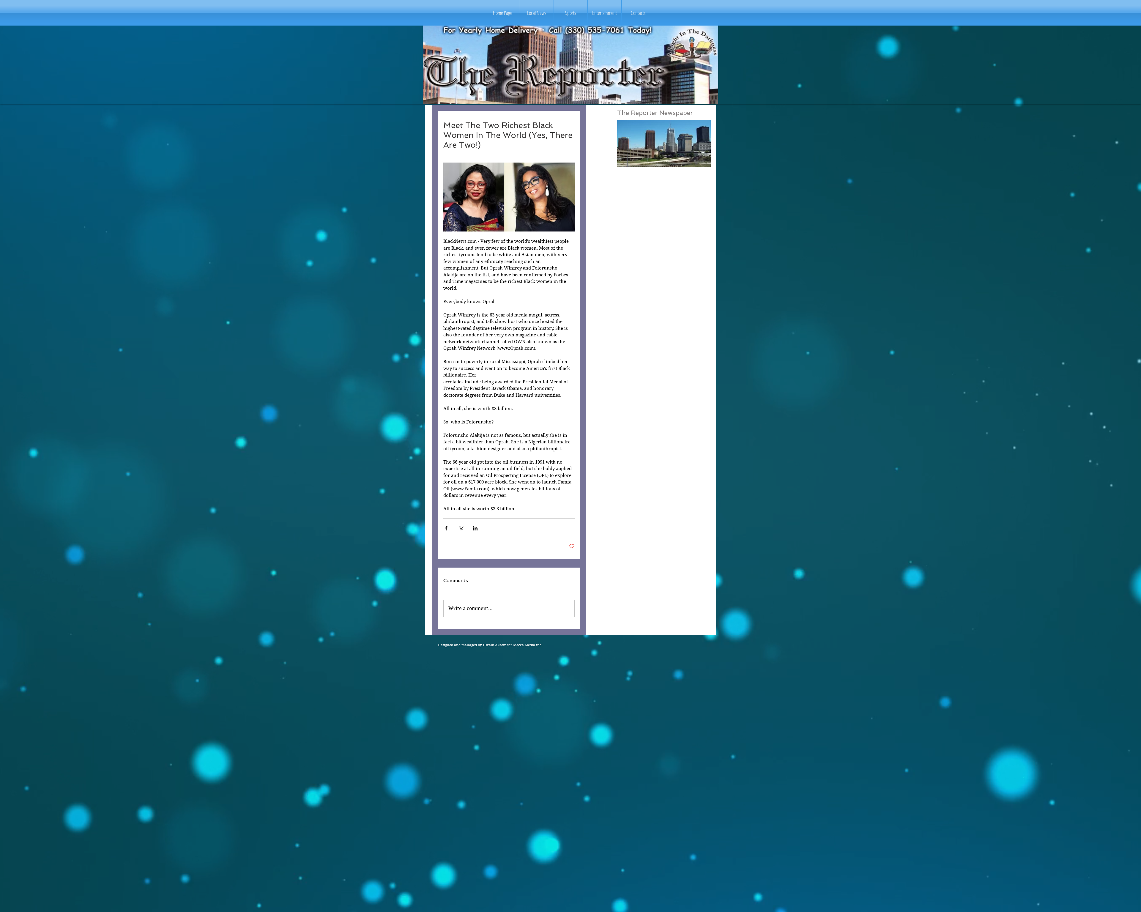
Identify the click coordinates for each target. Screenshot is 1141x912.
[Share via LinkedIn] (475, 528)
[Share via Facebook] (446, 528)
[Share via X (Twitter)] (461, 528)
